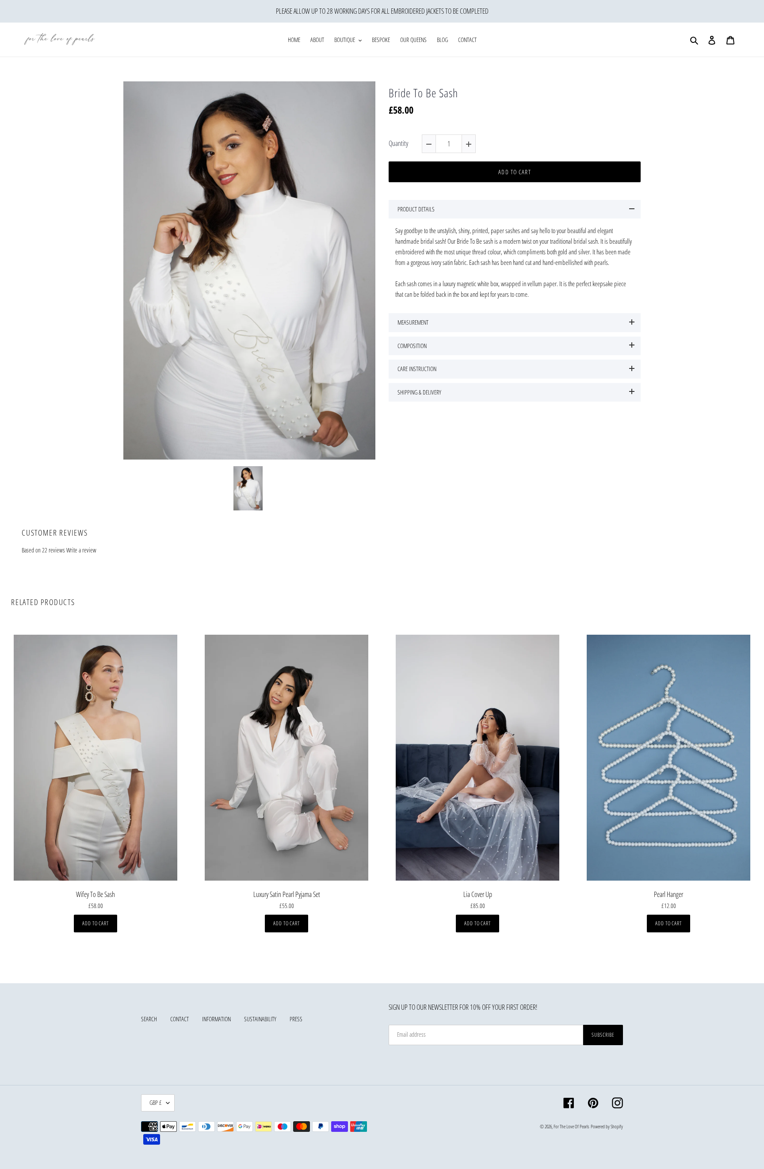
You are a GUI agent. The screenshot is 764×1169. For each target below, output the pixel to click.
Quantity (398, 143)
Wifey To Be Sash (95, 894)
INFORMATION (216, 1019)
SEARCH (149, 1019)
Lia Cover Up (477, 894)
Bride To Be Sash (423, 93)
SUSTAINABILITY (260, 1019)
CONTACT (179, 1019)
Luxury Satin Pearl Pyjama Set (286, 894)
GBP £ (155, 1102)
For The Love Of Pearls (571, 1126)
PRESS (296, 1019)
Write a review (81, 550)
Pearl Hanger (668, 894)
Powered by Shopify (607, 1126)
